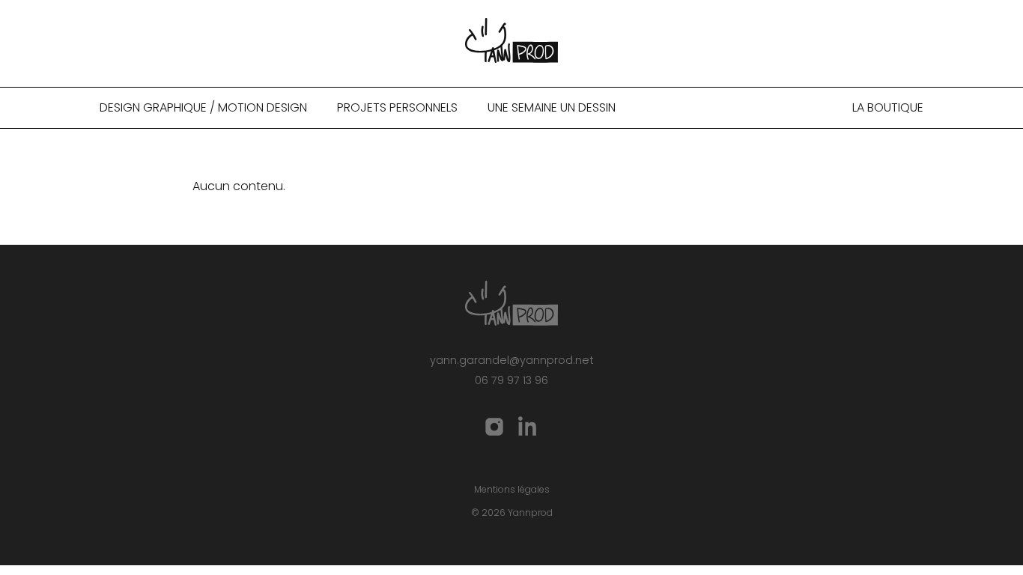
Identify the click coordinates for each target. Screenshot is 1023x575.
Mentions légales (512, 489)
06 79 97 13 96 (511, 380)
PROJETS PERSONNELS (397, 107)
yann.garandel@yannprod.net (512, 360)
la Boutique (887, 107)
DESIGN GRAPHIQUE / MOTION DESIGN (203, 107)
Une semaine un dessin (552, 107)
